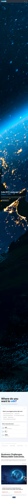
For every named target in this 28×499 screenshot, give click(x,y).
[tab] (3, 388)
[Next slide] (26, 390)
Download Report (4, 198)
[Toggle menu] (26, 1)
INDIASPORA (13, 445)
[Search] (24, 1)
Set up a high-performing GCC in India (8, 413)
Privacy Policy (10, 495)
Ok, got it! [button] (14, 497)
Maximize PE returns (10, 417)
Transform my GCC (17, 413)
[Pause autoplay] (22, 390)
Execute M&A (5, 417)
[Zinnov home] (3, 1)
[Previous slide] (24, 390)
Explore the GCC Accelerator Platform (8, 415)
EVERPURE (5, 445)
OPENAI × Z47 (23, 445)
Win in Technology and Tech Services (19, 415)
